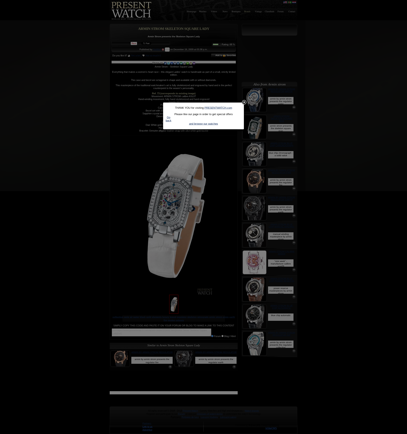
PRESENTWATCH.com (218, 107)
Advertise (147, 429)
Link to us (147, 426)
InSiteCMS (271, 428)
